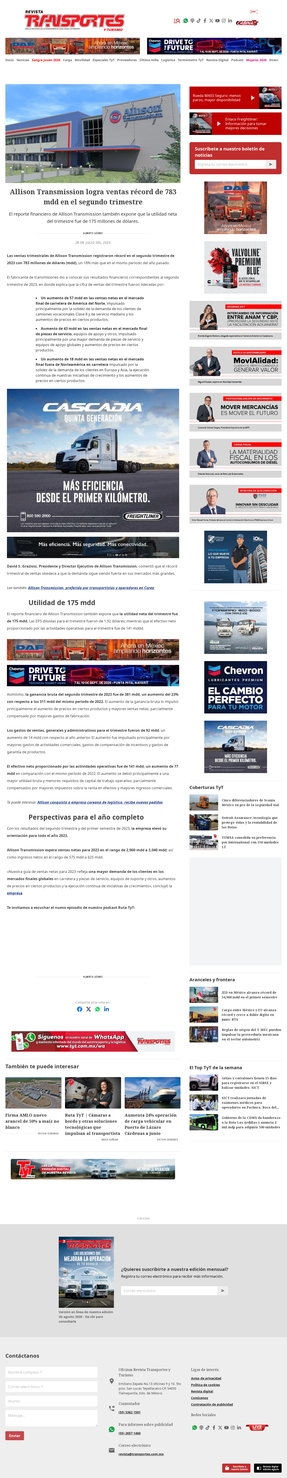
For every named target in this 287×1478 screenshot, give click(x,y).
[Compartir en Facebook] (79, 1009)
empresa (14, 893)
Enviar (14, 1435)
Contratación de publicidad (212, 1404)
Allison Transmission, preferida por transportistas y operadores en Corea (91, 587)
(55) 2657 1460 (130, 1433)
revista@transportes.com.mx (141, 1454)
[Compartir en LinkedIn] (106, 1009)
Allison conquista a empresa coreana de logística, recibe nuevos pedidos (100, 802)
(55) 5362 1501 (130, 1412)
